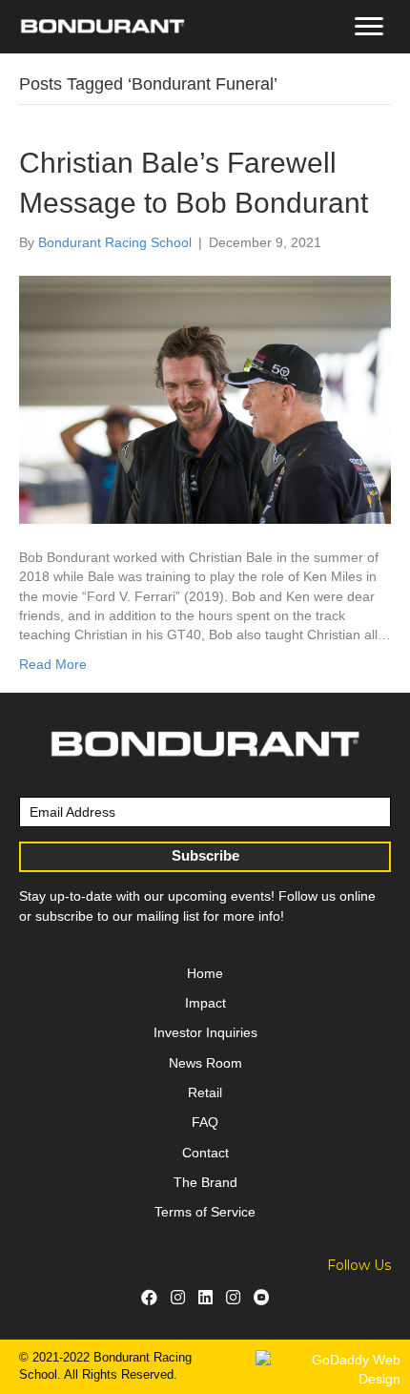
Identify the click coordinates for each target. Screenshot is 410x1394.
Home (205, 973)
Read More (53, 664)
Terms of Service (205, 1211)
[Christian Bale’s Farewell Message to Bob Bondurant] (205, 398)
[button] (369, 26)
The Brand (205, 1182)
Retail (205, 1092)
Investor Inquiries (205, 1032)
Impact (205, 1002)
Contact (205, 1152)
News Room (205, 1063)
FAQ (205, 1122)
